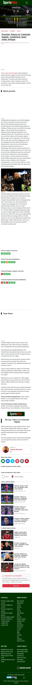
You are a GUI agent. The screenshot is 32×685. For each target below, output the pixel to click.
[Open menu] (26, 3)
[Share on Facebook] (8, 461)
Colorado (28, 14)
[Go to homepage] (10, 2)
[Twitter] (11, 452)
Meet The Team (21, 657)
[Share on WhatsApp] (3, 461)
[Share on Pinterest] (27, 461)
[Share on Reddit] (17, 461)
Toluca (4, 15)
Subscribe (16, 585)
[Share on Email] (22, 461)
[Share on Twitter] (13, 461)
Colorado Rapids (13, 73)
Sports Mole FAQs (22, 651)
